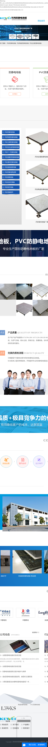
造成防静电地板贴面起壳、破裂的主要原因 (17, 677)
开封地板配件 (9, 192)
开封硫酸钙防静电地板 (12, 157)
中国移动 (19, 620)
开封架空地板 (9, 187)
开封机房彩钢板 (10, 182)
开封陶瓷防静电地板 (23, 43)
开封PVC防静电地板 (11, 152)
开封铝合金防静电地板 (12, 147)
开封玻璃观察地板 (10, 167)
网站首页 (41, 21)
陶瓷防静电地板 (22, 705)
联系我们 (26, 728)
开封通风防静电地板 (11, 162)
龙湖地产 (41, 620)
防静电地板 (15, 72)
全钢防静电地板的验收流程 (11, 655)
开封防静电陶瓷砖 (10, 172)
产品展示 (26, 724)
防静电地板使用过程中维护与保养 (14, 671)
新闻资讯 (5, 728)
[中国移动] (19, 612)
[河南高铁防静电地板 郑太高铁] (20, 561)
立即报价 (15, 94)
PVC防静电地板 (35, 705)
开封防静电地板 (11, 43)
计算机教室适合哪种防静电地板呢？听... (16, 682)
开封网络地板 (9, 177)
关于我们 (16, 724)
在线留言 (16, 728)
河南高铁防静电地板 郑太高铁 (20, 576)
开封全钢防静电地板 (35, 43)
